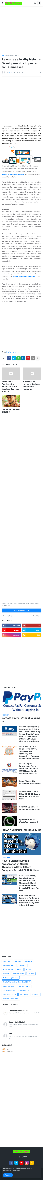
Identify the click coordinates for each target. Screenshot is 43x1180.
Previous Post (7, 616)
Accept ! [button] (8, 1175)
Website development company (23, 276)
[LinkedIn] (23, 358)
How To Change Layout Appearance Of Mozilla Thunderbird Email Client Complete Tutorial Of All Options (20, 865)
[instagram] (27, 1163)
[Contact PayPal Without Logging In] (21, 701)
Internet (6, 974)
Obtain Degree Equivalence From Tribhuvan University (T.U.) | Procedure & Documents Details (28, 768)
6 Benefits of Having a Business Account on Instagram (31, 385)
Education (22, 965)
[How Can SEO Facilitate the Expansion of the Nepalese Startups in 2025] (11, 374)
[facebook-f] (11, 1163)
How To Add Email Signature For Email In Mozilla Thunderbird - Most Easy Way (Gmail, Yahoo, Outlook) (29, 900)
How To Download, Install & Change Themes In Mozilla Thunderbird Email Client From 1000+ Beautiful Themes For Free (29, 883)
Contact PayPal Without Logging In (21, 719)
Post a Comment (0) (21, 610)
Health (19, 969)
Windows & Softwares (10, 999)
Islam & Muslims (18, 974)
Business (28, 961)
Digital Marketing (13, 55)
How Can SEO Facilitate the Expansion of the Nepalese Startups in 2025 (10, 386)
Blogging (18, 961)
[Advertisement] (21, 30)
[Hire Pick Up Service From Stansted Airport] (9, 808)
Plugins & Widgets (24, 986)
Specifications (24, 990)
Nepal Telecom (8, 986)
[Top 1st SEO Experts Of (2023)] (11, 401)
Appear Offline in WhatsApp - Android (28, 821)
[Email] (33, 358)
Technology (24, 994)
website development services (13, 174)
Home (4, 55)
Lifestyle (31, 974)
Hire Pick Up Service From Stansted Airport (29, 808)
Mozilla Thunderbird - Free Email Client (16, 982)
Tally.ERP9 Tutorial (9, 994)
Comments (9, 1051)
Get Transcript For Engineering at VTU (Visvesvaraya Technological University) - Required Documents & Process (29, 752)
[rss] (32, 1163)
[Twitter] (14, 358)
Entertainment (8, 969)
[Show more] (37, 358)
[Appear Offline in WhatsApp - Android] (9, 821)
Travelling (35, 994)
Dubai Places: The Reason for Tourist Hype (30, 782)
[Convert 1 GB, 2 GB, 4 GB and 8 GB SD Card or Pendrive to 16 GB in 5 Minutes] (9, 795)
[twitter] (16, 1163)
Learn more (16, 1171)
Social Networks (9, 990)
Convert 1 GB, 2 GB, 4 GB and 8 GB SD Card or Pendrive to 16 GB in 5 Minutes (30, 795)
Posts (7, 1049)
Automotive (7, 961)
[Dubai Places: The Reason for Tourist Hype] (9, 782)
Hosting (28, 969)
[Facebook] (9, 358)
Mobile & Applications (10, 978)
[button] (2, 3)
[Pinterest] (28, 358)
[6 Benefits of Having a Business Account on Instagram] (32, 374)
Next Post (36, 616)
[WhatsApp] (18, 358)
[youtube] (21, 1163)
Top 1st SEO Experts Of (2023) (11, 410)
